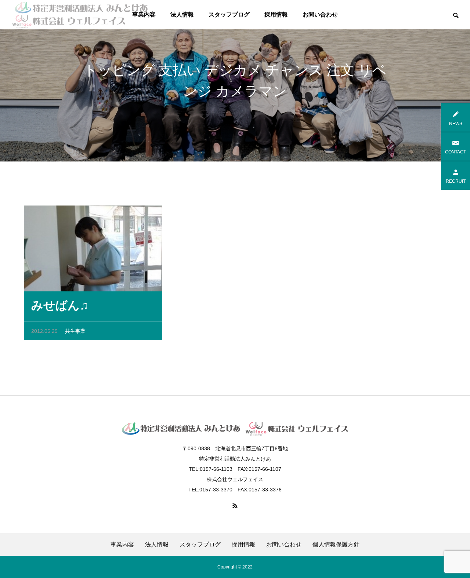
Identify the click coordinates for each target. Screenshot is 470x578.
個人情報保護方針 (335, 545)
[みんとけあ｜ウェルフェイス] (80, 14)
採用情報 (276, 14)
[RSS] (235, 505)
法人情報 (182, 14)
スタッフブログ (229, 14)
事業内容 (122, 545)
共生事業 (75, 331)
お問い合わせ (320, 14)
